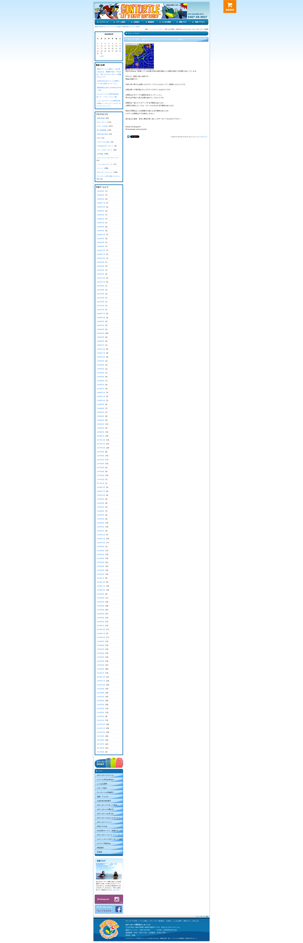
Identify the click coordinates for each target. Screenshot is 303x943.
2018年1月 (100, 436)
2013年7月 (100, 649)
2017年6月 (100, 464)
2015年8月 (100, 550)
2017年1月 (100, 483)
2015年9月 (100, 546)
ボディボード (101, 122)
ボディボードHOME (131, 921)
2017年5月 (100, 467)
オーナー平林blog (103, 843)
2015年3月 (100, 570)
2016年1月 (100, 531)
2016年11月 (101, 491)
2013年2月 (100, 669)
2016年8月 (100, 503)
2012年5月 (100, 704)
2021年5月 (100, 294)
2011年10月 (101, 732)
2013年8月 (100, 645)
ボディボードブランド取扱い (108, 805)
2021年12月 (101, 278)
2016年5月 (100, 515)
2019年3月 (100, 381)
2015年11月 (101, 539)
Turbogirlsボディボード (105, 146)
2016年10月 (101, 495)
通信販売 (100, 847)
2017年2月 (100, 479)
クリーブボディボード (104, 150)
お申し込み (195, 921)
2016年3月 (100, 523)
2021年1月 (100, 309)
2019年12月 (101, 349)
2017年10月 (101, 448)
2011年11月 (101, 728)
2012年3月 (100, 712)
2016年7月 (100, 507)
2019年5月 (100, 373)
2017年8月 (100, 456)
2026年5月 (100, 191)
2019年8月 (100, 365)
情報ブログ (187, 921)
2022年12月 (101, 250)
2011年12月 (101, 724)
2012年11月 (101, 681)
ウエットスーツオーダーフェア (108, 158)
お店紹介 (168, 921)
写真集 (99, 852)
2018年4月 (100, 424)
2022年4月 (100, 262)
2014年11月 (101, 586)
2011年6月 (100, 748)
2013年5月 (100, 657)
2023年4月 (100, 242)
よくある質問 (102, 784)
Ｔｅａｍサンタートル (104, 164)
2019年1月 (100, 389)
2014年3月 (100, 618)
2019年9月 (100, 361)
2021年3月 (100, 302)
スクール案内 (143, 921)
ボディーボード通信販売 (156, 921)
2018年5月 (100, 420)
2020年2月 (100, 341)
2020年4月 (100, 333)
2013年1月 (100, 673)
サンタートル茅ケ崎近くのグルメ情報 (108, 177)
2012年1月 (100, 720)
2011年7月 (100, 744)
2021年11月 (101, 282)
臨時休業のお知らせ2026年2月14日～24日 (108, 88)
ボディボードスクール (104, 172)
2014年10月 (101, 590)
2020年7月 (100, 325)
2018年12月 (101, 392)
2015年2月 (100, 574)
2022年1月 (100, 274)
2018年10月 (101, 400)
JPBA (98, 138)
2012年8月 (100, 693)
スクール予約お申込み (105, 779)
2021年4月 (100, 298)
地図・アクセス (103, 796)
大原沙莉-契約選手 (104, 801)
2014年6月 (100, 606)
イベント (100, 168)
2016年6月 (100, 511)
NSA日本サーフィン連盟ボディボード (108, 831)
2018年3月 (100, 428)
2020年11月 (101, 313)
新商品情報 (101, 118)
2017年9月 (100, 452)
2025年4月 (100, 211)
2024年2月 (100, 230)
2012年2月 (100, 716)
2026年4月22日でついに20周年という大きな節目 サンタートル (108, 82)
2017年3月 (100, 475)
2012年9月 (100, 689)
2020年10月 (101, 317)
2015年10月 (101, 543)
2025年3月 (100, 215)
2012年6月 (100, 700)
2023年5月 (100, 238)
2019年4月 (100, 377)
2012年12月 (101, 677)
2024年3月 (100, 227)
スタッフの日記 (102, 126)
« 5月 (101, 56)
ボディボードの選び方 (105, 809)
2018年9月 (100, 404)
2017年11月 (101, 444)
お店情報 (100, 154)
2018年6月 (100, 416)
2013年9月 (100, 641)
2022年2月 (100, 270)
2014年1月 (100, 625)
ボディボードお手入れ (105, 813)
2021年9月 (100, 286)
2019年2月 (100, 384)
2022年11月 (101, 254)
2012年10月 (101, 685)
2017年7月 (100, 460)
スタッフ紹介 (102, 788)
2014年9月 (100, 594)
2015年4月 (100, 566)
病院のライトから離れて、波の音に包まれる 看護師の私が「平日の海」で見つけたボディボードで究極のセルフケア (108, 73)
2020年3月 (100, 337)
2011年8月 (100, 740)
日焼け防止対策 (102, 134)
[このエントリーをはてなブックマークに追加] (128, 137)
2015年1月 (100, 578)
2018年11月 (101, 396)
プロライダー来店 (103, 142)
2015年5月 (100, 562)
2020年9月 (100, 321)
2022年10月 (101, 258)
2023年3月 (100, 246)
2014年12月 (101, 582)
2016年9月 (100, 499)
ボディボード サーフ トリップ (108, 835)
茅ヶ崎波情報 (101, 130)
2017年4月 (100, 471)
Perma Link (203, 137)
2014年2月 (100, 622)
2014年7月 (100, 602)
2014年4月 (100, 614)
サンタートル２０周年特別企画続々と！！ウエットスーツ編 (107, 95)
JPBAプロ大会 (102, 826)
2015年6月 (100, 558)
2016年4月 (100, 519)
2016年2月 (100, 527)
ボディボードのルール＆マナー (108, 818)
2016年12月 (101, 487)
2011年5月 (100, 752)
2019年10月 (101, 357)
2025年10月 (101, 207)
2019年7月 (100, 369)
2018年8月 (100, 408)
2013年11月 (101, 633)
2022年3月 (100, 266)
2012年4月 (100, 708)
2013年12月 (101, 629)
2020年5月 (100, 329)
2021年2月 (100, 305)
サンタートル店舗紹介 (105, 792)
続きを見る (116, 890)
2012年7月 (100, 697)
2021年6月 (100, 290)
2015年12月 (101, 535)
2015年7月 (100, 554)
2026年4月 (100, 195)
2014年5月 (100, 610)
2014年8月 (100, 598)
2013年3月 (100, 665)
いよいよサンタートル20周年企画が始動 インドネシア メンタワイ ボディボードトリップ (108, 103)
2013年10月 (101, 637)
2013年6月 (100, 653)
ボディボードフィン (104, 822)
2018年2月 (100, 432)
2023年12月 (101, 234)
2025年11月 (101, 203)
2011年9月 (100, 736)
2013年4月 (100, 661)
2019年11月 (101, 353)
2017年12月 (101, 440)
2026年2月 (100, 199)
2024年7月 (100, 223)
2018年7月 (100, 412)
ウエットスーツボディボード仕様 (109, 839)
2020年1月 (100, 345)
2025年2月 (100, 219)
